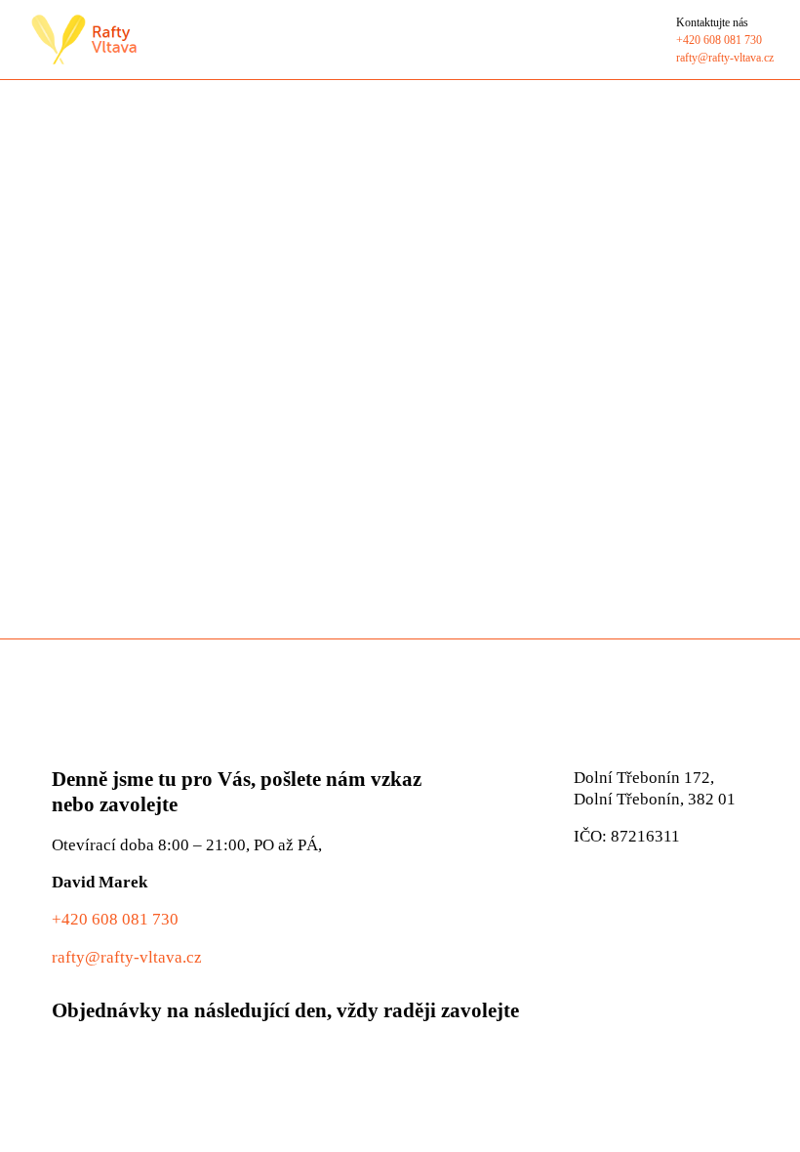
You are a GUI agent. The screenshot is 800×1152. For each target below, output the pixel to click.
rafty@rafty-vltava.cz (127, 957)
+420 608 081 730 (115, 919)
